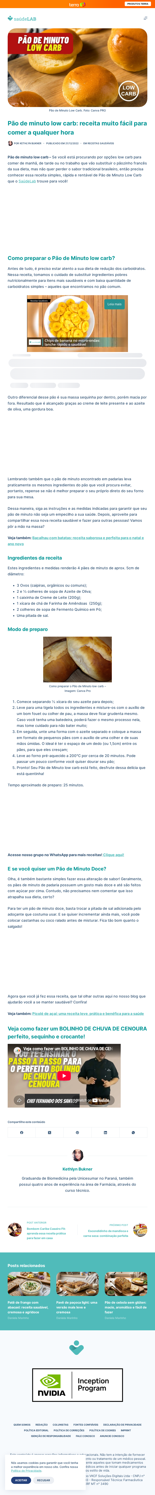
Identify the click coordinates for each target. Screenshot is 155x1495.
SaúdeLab (27, 181)
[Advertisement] (77, 218)
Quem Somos (22, 1424)
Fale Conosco (85, 1436)
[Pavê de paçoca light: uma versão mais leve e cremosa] (77, 1284)
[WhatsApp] (133, 1132)
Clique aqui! (113, 855)
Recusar (43, 1480)
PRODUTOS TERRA (137, 4)
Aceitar (21, 1480)
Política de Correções (69, 1430)
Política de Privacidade (26, 1470)
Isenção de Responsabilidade (51, 1436)
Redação (42, 1424)
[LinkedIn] (105, 1132)
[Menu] (145, 18)
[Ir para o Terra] (77, 4)
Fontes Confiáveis (85, 1424)
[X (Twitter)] (50, 1132)
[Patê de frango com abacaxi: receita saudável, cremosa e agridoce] (29, 1284)
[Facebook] (22, 1132)
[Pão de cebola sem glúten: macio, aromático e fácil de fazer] (126, 1284)
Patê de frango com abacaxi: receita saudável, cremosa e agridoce (28, 1307)
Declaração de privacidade (122, 1424)
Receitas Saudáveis (101, 143)
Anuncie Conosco (112, 1436)
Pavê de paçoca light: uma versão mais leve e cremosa (76, 1307)
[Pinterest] (77, 1132)
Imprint (126, 1430)
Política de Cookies (102, 1430)
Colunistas (60, 1424)
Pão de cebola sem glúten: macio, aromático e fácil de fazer (126, 1307)
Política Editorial (36, 1430)
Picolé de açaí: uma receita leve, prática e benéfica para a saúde (88, 1014)
